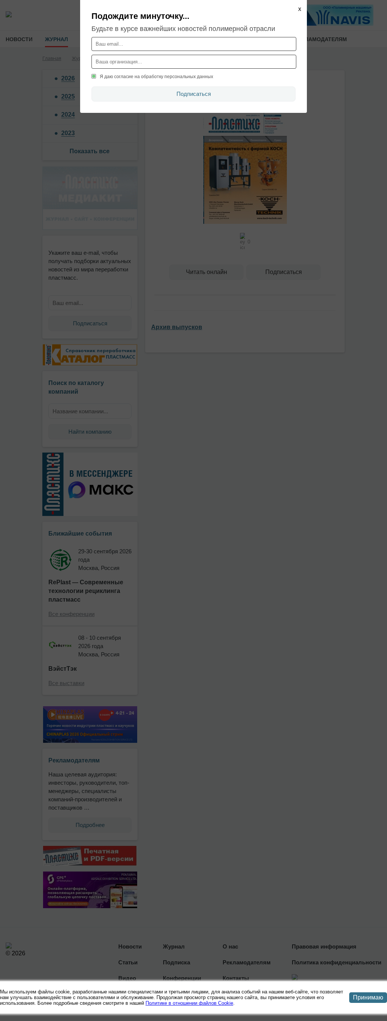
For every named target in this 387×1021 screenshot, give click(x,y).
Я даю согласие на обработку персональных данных (156, 76)
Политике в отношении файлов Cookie (189, 1003)
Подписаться (193, 94)
